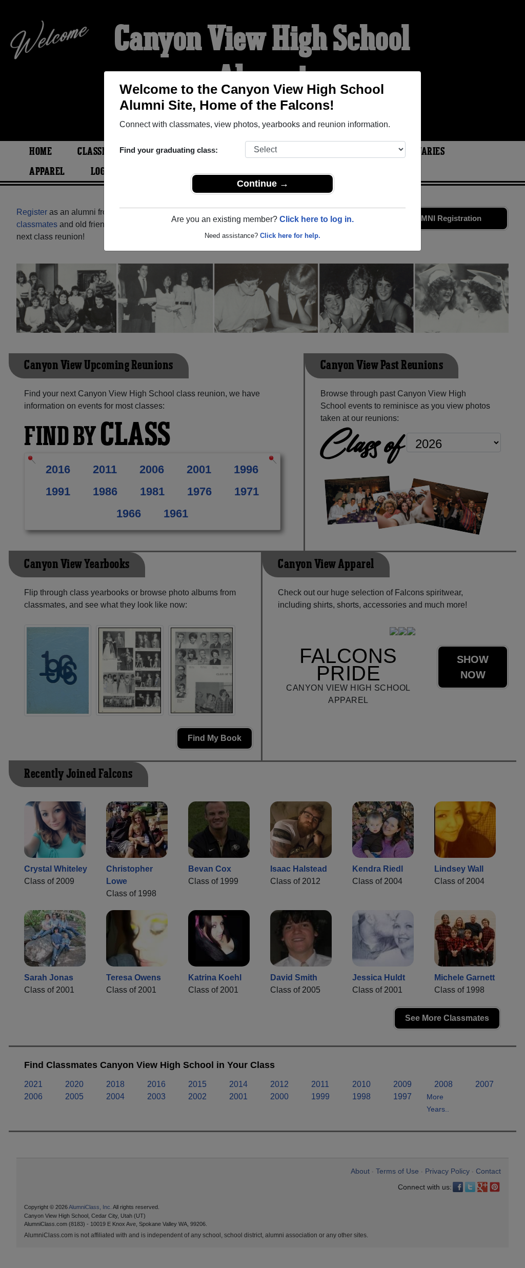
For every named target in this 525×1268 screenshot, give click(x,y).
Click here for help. (290, 235)
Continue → (263, 183)
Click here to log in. (316, 219)
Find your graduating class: (168, 150)
